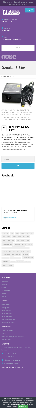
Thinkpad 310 (13, 119)
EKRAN (22, 248)
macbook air (6, 254)
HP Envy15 (16, 251)
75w (13, 240)
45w (3, 240)
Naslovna (5, 282)
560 (3, 115)
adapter (17, 244)
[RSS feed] (14, 57)
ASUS (30, 244)
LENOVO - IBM (14, 110)
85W (18, 240)
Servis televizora (7, 316)
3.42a (22, 233)
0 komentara (26, 119)
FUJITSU (4, 251)
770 (17, 115)
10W (31, 233)
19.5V (14, 236)
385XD (26, 112)
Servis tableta (6, 305)
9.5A (27, 233)
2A (7, 233)
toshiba (10, 265)
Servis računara (6, 311)
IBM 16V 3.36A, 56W (19, 128)
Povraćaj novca (7, 339)
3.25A (12, 233)
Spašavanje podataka (8, 322)
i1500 (12, 117)
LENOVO (26, 117)
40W (28, 236)
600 (13, 115)
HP (10, 251)
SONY (4, 265)
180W (27, 240)
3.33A (17, 233)
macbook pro (16, 254)
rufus (13, 262)
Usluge (4, 287)
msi (12, 258)
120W (22, 240)
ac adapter (23, 115)
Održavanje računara (8, 319)
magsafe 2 (5, 258)
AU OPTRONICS (6, 248)
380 (21, 112)
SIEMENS (27, 262)
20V (24, 236)
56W (6, 115)
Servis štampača (7, 313)
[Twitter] (7, 57)
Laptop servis (6, 308)
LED (22, 251)
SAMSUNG (20, 262)
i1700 (17, 117)
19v (19, 237)
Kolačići (4, 293)
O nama (4, 285)
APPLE (24, 244)
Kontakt (4, 296)
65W (8, 240)
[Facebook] (3, 57)
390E (30, 112)
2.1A (3, 233)
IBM (21, 117)
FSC (27, 248)
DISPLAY (15, 248)
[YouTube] (11, 57)
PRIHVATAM (22, 406)
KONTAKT (18, 48)
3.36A (17, 112)
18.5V (8, 236)
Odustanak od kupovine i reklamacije (13, 336)
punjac (4, 119)
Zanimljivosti (6, 290)
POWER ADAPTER (28, 258)
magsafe (25, 254)
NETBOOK (17, 258)
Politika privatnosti (7, 331)
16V (13, 112)
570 (10, 115)
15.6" (3, 236)
